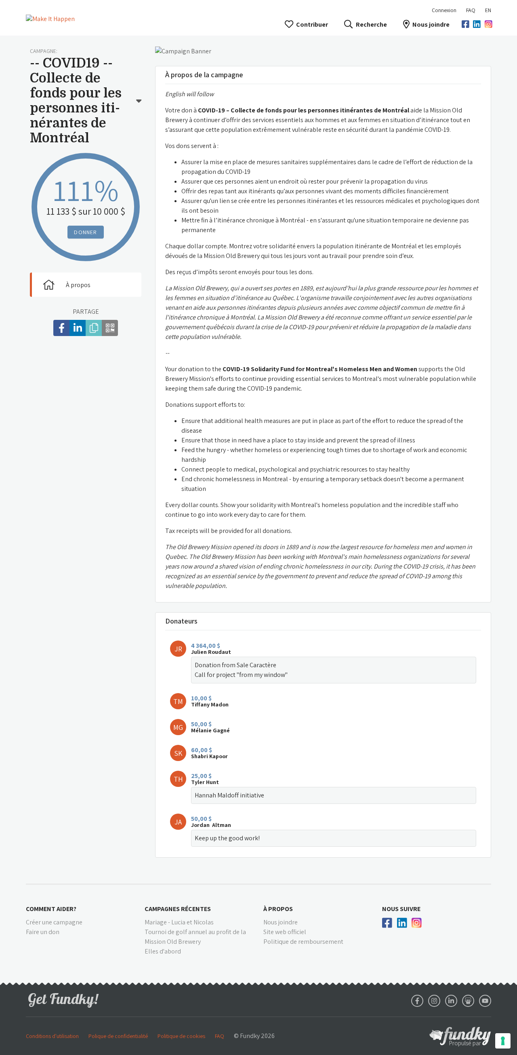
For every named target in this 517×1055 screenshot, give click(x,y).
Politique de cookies (181, 1036)
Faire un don (42, 932)
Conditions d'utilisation (52, 1036)
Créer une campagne (54, 922)
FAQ (470, 10)
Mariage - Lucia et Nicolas (179, 922)
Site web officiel (284, 932)
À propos (78, 285)
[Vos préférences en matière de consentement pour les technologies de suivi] (503, 1041)
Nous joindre (431, 24)
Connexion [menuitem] (444, 10)
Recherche (371, 24)
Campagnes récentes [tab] (178, 909)
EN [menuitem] (488, 10)
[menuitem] (470, 10)
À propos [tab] (278, 909)
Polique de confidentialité (118, 1036)
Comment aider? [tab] (51, 909)
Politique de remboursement (303, 941)
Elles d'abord (163, 951)
